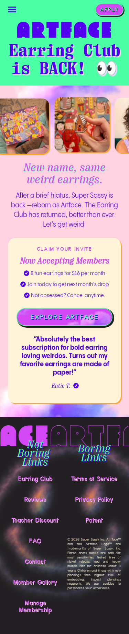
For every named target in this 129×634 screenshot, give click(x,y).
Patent (94, 520)
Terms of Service (94, 478)
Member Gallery (35, 582)
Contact (35, 561)
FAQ (35, 540)
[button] (12, 9)
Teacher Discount (34, 520)
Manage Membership (35, 606)
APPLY (109, 9)
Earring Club (35, 478)
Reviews (35, 499)
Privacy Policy (94, 499)
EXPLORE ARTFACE (65, 317)
